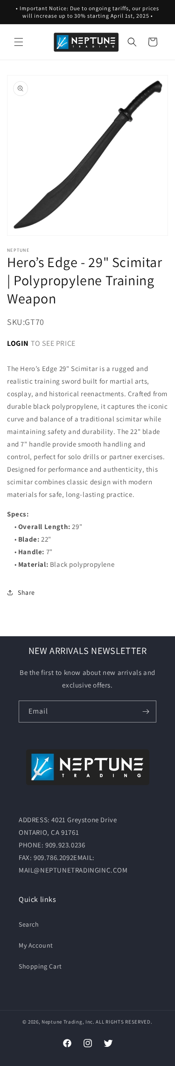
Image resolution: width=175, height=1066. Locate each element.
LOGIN (18, 343)
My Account (36, 945)
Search (29, 924)
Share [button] (26, 592)
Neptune (52, 1021)
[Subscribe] (145, 711)
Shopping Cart (40, 966)
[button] (18, 42)
